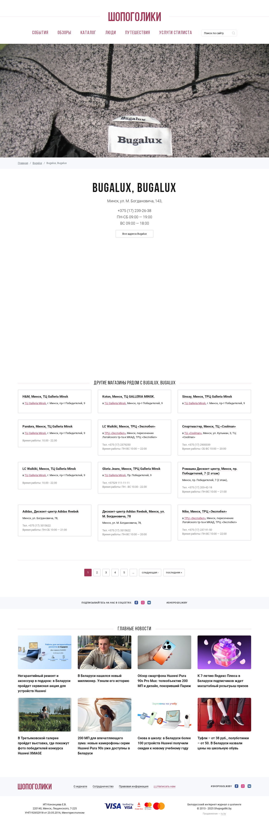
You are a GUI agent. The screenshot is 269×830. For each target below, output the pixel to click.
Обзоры (64, 33)
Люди (110, 33)
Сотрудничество (103, 786)
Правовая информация (133, 786)
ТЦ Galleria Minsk (35, 403)
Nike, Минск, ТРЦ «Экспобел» (204, 511)
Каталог (88, 33)
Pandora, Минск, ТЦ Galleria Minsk (47, 426)
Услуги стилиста (175, 33)
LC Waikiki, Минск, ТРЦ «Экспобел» (129, 426)
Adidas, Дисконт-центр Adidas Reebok (50, 511)
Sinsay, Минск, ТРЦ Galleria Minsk (207, 396)
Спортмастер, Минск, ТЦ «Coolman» (209, 426)
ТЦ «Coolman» (193, 433)
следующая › (150, 572)
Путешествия (137, 33)
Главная (23, 163)
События (40, 33)
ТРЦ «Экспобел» (115, 433)
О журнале (80, 786)
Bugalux (37, 163)
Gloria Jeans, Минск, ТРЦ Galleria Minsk (131, 469)
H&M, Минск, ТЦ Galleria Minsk (45, 396)
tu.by (223, 813)
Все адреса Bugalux (134, 233)
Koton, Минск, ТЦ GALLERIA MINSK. (128, 396)
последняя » (174, 572)
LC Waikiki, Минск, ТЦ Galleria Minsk (49, 469)
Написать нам (166, 786)
